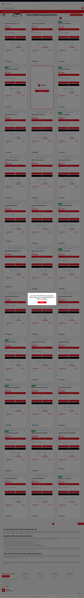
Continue (42, 302)
